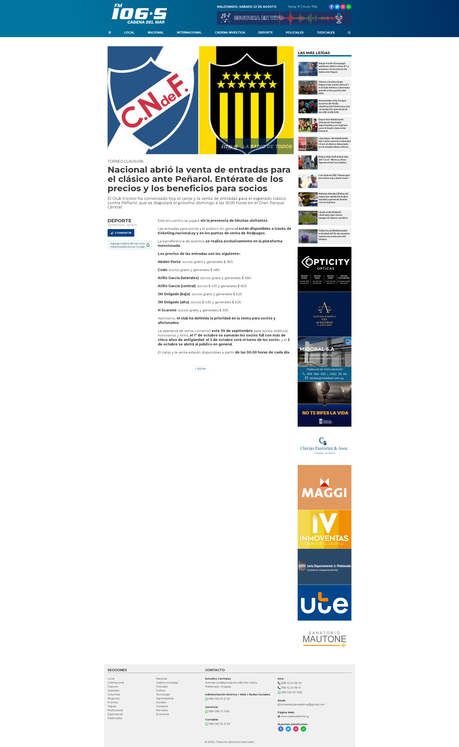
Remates (162, 710)
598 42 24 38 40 (291, 683)
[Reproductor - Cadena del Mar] (284, 18)
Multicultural (115, 710)
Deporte (265, 32)
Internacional (189, 32)
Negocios (114, 698)
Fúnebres (162, 706)
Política (160, 690)
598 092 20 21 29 (219, 723)
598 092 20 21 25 (219, 698)
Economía (162, 714)
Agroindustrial (164, 698)
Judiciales (326, 32)
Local (129, 32)
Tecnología (163, 694)
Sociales (161, 702)
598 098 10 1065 (218, 711)
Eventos (113, 702)
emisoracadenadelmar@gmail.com (303, 704)
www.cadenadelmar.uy (294, 716)
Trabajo (112, 706)
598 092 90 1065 (291, 692)
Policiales (295, 32)
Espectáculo (115, 714)
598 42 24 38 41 (291, 687)
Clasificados (115, 718)
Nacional (156, 32)
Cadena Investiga (230, 32)
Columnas (114, 694)
